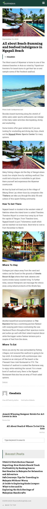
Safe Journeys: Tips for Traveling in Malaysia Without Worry (20, 479)
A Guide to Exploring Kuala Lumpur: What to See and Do (21, 485)
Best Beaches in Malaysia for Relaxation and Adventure (22, 472)
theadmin (11, 57)
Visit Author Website (28, 400)
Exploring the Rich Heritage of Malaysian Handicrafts (18, 491)
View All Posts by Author (10, 400)
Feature (4, 382)
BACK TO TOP (10, 505)
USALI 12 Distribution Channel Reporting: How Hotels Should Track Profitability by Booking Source (21, 465)
